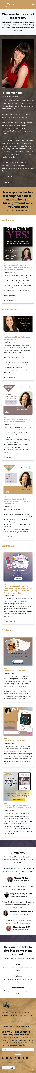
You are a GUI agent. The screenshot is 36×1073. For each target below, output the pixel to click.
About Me (5, 1026)
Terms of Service (7, 1062)
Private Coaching (23, 1026)
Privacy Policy (18, 1062)
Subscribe (18, 1054)
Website (12, 1026)
